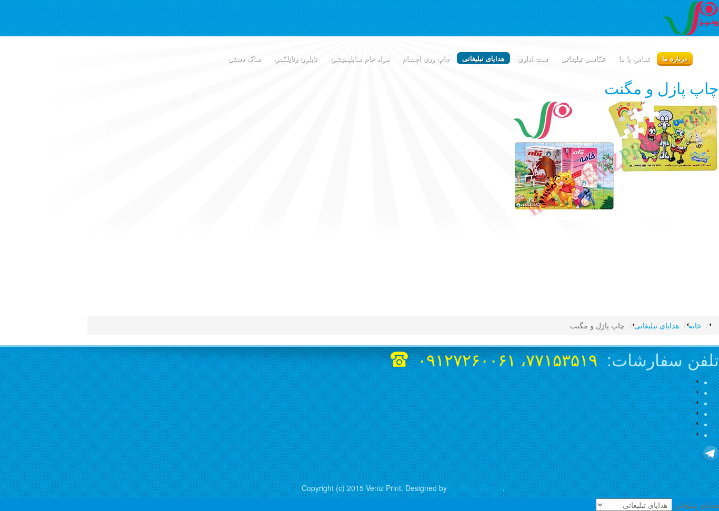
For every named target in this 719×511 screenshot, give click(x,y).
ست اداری (681, 424)
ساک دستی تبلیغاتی (667, 382)
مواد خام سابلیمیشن (666, 403)
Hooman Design (476, 488)
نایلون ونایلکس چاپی (666, 392)
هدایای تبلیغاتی (675, 434)
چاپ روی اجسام (672, 413)
